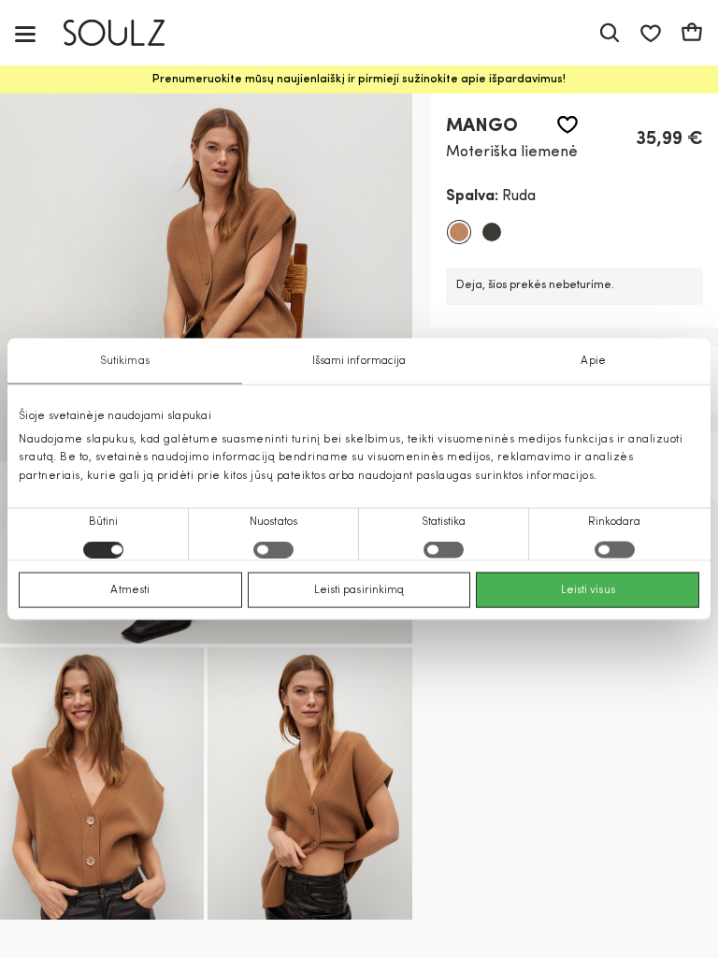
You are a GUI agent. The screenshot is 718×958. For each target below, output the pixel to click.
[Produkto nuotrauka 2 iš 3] (102, 783)
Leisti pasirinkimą (359, 589)
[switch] (273, 549)
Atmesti (130, 589)
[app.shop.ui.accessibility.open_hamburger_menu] (25, 33)
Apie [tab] (593, 361)
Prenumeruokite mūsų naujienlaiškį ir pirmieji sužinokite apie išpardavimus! (359, 79)
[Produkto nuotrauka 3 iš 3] (309, 783)
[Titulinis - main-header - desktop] (128, 33)
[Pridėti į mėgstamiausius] (567, 125)
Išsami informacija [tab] (359, 361)
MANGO (482, 126)
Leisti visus (588, 589)
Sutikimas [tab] (125, 361)
